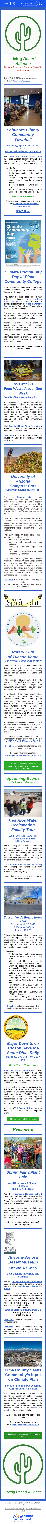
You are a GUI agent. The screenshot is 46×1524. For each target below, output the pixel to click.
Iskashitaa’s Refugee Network (27, 1194)
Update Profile (20, 1509)
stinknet (34, 1286)
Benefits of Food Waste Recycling (24, 426)
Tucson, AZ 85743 (23, 841)
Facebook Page (26, 1108)
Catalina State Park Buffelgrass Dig (23, 1310)
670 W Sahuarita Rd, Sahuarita (23, 151)
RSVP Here (23, 211)
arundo (7, 1289)
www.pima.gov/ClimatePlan (25, 1425)
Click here (9, 435)
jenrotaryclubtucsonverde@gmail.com (23, 755)
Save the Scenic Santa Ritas (26, 156)
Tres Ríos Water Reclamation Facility (25, 864)
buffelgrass (23, 1286)
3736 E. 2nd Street (23, 1189)
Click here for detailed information (23, 1119)
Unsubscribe (9, 1509)
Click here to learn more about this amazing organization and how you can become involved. (23, 766)
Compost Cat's (25, 497)
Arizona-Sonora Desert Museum (27, 1282)
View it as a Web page (21, 81)
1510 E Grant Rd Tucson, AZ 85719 (24, 741)
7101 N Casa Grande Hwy (23, 838)
